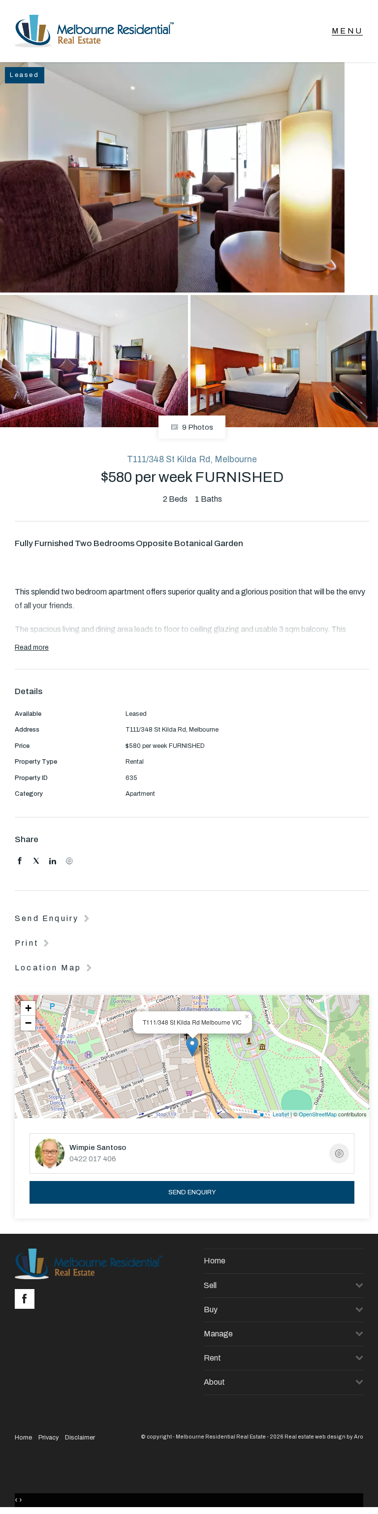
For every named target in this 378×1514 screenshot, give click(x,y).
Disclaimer (80, 1437)
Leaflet (281, 1114)
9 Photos (197, 427)
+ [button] (28, 1008)
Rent (212, 1358)
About (214, 1382)
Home (214, 1260)
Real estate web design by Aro (323, 1437)
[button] (33, 942)
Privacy (48, 1437)
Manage (218, 1333)
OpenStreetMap (318, 1114)
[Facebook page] (27, 1299)
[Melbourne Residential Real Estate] (94, 31)
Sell (210, 1285)
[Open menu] (347, 31)
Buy (211, 1309)
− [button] (28, 1023)
